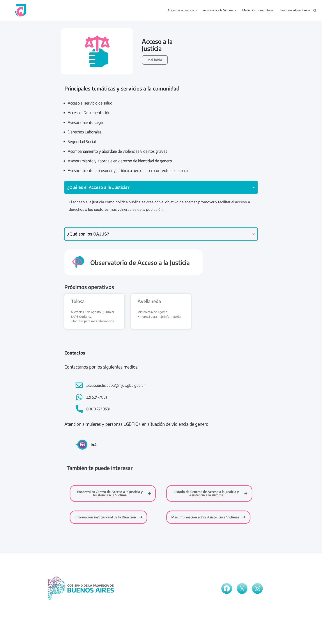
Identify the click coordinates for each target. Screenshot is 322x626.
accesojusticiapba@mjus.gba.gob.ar (115, 385)
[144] (81, 444)
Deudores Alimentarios (295, 10)
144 (93, 444)
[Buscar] (315, 10)
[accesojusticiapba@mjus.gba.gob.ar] (79, 385)
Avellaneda (149, 301)
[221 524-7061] (79, 397)
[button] (196, 10)
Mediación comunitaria (257, 10)
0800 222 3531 (98, 408)
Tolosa (78, 301)
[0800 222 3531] (79, 409)
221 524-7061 (96, 397)
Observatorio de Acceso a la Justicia (140, 262)
